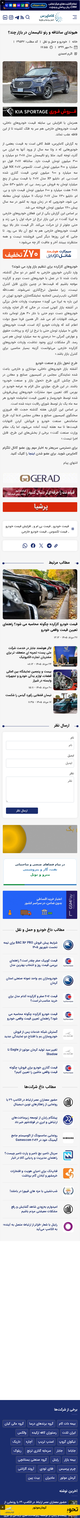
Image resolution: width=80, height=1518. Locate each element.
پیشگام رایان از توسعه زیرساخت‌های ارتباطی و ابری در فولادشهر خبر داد (34, 1120)
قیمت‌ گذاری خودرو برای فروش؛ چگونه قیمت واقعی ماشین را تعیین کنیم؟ (33, 1069)
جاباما (72, 1450)
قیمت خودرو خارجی (34, 531)
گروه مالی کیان (14, 1423)
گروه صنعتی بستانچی (32, 1459)
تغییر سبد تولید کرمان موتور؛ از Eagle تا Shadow (32, 1052)
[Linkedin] (5, 17)
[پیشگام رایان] (68, 1120)
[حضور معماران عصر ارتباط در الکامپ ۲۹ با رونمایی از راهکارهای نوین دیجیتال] (72, 1504)
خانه (74, 41)
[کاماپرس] (50, 17)
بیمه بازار (70, 1459)
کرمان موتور (68, 1477)
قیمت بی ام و (42, 526)
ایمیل (71, 755)
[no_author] (68, 1102)
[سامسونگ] (68, 1137)
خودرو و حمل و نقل (55, 41)
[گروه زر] (68, 1191)
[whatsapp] (25, 545)
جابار (60, 1450)
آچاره (29, 1441)
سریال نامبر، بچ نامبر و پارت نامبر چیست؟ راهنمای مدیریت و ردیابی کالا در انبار (31, 1155)
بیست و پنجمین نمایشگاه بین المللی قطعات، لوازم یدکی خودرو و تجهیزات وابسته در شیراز (28, 676)
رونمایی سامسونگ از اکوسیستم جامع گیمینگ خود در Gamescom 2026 (34, 1137)
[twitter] (41, 545)
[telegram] (49, 545)
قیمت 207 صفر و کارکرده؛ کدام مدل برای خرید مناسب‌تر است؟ (32, 998)
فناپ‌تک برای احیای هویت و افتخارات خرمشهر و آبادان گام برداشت (33, 1173)
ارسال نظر (22, 810)
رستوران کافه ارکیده (44, 1432)
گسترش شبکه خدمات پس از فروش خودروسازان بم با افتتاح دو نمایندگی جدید (30, 1034)
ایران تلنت (69, 1432)
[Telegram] (17, 17)
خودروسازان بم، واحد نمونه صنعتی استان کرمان (31, 980)
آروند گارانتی (26, 1468)
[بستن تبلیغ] (2, 2)
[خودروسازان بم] (68, 945)
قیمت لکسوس (57, 531)
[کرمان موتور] (68, 1034)
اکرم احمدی (65, 53)
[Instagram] (11, 17)
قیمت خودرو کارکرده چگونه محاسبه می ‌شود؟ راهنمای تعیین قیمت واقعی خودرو (32, 1016)
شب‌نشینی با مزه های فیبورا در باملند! (33, 1191)
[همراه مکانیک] (68, 963)
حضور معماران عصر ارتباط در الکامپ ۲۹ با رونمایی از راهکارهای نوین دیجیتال (31, 1102)
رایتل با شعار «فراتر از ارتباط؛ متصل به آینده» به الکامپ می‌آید (30, 1227)
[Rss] (22, 17)
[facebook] (33, 545)
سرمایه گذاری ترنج (39, 1450)
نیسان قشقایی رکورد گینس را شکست (28, 695)
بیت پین (34, 1477)
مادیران (50, 1477)
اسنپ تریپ (46, 1441)
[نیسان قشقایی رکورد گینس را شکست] (65, 703)
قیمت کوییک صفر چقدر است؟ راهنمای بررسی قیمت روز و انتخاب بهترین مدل (33, 962)
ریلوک (17, 1450)
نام (72, 737)
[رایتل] (68, 1227)
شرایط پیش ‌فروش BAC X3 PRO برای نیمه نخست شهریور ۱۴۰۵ (30, 945)
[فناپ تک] (68, 1173)
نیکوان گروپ (67, 1441)
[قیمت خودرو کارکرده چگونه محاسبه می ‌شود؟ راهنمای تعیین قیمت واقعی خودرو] (40, 594)
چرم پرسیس (67, 1468)
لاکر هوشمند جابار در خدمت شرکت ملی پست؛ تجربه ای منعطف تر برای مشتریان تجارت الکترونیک (28, 653)
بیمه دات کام (67, 1423)
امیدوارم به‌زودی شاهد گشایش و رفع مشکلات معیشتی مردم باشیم (34, 1209)
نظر (72, 773)
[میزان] (68, 1155)
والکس (21, 1432)
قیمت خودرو (60, 526)
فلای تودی (46, 1468)
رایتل (55, 1459)
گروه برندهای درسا (41, 1423)
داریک (16, 1441)
